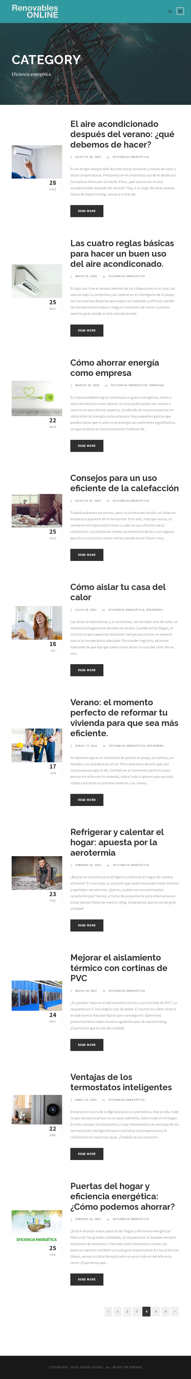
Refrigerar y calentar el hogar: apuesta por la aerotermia (117, 842)
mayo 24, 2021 (86, 990)
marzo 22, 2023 (87, 385)
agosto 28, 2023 (88, 157)
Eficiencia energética (131, 157)
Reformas (155, 609)
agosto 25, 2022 (88, 500)
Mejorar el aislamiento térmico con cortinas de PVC (118, 967)
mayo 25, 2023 (86, 276)
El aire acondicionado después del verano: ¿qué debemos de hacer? (122, 134)
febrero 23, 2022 (88, 865)
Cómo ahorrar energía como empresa (114, 368)
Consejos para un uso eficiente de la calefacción (124, 483)
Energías (156, 385)
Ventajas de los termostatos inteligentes (121, 1082)
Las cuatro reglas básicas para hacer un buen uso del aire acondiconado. (122, 253)
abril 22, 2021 (86, 1099)
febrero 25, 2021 (88, 1219)
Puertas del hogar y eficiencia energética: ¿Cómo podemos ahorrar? (122, 1196)
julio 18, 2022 (85, 609)
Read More (87, 211)
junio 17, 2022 (86, 745)
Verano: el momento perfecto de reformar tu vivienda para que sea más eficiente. (124, 717)
